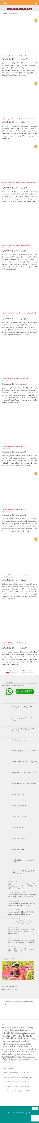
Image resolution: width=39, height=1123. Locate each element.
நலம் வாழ (23, 313)
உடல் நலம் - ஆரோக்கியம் (8, 56)
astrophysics (6, 1030)
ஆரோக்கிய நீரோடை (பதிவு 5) (14, 515)
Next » (24, 670)
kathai (28, 1033)
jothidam (18, 1033)
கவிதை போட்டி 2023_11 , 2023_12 (21, 1072)
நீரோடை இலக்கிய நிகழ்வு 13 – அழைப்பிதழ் (24, 761)
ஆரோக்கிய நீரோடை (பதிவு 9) (14, 250)
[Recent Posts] (8, 703)
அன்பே (18, 1054)
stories (11, 1051)
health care (15, 1030)
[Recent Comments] (31, 703)
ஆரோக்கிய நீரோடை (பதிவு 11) (15, 122)
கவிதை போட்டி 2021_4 (18, 849)
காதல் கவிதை (18, 1056)
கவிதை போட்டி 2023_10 (24, 1077)
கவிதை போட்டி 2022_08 (19, 816)
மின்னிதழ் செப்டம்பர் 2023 (19, 1082)
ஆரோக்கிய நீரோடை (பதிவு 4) (14, 580)
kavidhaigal (24, 1035)
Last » (30, 670)
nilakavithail (24, 1041)
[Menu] (36, 2)
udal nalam (11, 1054)
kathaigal (33, 1033)
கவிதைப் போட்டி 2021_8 (19, 805)
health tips (24, 1030)
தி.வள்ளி (23, 56)
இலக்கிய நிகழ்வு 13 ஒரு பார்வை (21, 740)
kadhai (24, 1033)
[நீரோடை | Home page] (5, 2)
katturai (6, 1035)
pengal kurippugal (18, 1044)
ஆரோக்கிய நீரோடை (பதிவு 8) (14, 318)
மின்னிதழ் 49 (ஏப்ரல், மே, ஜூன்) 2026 (22, 707)
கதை (29, 1054)
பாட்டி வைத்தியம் (31, 182)
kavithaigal (19, 1038)
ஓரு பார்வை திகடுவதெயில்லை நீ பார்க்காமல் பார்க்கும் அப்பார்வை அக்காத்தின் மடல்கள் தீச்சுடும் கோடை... (21, 931)
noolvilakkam (6, 1044)
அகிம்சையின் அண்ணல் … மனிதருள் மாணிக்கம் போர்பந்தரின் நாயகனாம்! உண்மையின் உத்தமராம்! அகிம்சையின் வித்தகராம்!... (22, 886)
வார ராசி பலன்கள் (10, 1062)
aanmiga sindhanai (18, 1028)
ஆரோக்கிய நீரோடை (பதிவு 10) (15, 187)
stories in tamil (21, 1051)
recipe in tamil (18, 1049)
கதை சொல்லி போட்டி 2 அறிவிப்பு (19, 9)
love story (30, 1038)
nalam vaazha (12, 1041)
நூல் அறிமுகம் (19, 1060)
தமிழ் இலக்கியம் (30, 1057)
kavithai (7, 1038)
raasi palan (27, 1047)
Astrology (29, 1028)
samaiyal (27, 1049)
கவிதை (6, 1056)
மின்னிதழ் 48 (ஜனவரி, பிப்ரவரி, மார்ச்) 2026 (24, 750)
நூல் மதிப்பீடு (29, 1060)
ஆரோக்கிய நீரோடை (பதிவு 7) (14, 384)
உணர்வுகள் (23, 1054)
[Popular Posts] (19, 703)
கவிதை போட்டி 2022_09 (19, 838)
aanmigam (7, 1027)
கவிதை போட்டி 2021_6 (18, 794)
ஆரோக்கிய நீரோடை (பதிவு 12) (15, 59)
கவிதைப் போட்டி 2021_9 (19, 827)
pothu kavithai (16, 1046)
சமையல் (18, 56)
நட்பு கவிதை (8, 1059)
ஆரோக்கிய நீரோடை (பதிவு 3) (14, 648)
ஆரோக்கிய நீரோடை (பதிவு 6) (14, 452)
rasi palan (10, 1049)
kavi (14, 1035)
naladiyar (4, 1041)
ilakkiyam (8, 1032)
